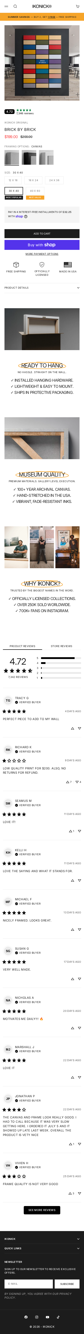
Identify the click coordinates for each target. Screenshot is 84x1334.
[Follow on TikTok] (58, 1317)
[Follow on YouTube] (47, 1317)
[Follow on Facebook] (26, 1317)
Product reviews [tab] (22, 646)
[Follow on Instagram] (37, 1317)
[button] (59, 658)
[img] (28, 702)
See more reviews (42, 1210)
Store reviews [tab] (61, 646)
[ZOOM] (77, 94)
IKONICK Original (16, 122)
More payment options (42, 253)
